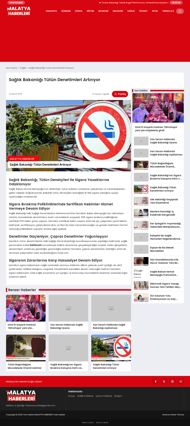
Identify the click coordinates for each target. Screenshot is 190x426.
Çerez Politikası (104, 395)
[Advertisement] (95, 38)
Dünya (78, 11)
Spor (155, 11)
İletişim (118, 395)
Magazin (118, 11)
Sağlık (131, 11)
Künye (71, 395)
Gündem (66, 11)
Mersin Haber (88, 422)
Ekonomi (103, 11)
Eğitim (90, 11)
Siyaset (143, 11)
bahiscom (36, 245)
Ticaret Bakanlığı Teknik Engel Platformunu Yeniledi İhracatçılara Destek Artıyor (133, 2)
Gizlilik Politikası (85, 395)
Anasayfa (51, 11)
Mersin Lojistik (102, 422)
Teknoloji (168, 11)
